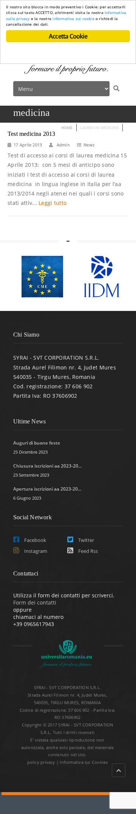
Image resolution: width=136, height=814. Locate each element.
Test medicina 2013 (32, 134)
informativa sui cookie (73, 18)
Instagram (35, 551)
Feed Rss (87, 551)
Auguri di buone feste (36, 443)
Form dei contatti (34, 602)
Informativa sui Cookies (84, 762)
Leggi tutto (52, 202)
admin (63, 145)
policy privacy (41, 762)
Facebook (34, 540)
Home (67, 127)
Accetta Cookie (68, 36)
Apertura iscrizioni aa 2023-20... (47, 489)
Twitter (85, 540)
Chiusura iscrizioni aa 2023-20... (47, 466)
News (88, 145)
